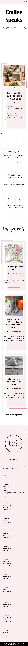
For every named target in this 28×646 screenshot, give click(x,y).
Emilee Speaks (14, 16)
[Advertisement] (14, 44)
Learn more (14, 185)
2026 (5, 475)
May (6, 482)
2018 (4, 511)
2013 (5, 619)
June (6, 554)
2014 (5, 595)
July (6, 477)
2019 (4, 501)
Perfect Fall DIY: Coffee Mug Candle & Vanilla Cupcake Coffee (14, 323)
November (7, 544)
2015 (5, 567)
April (6, 484)
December (7, 522)
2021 (4, 496)
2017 (5, 520)
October (7, 503)
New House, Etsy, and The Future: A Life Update (14, 95)
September (7, 505)
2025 (4, 488)
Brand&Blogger (9, 644)
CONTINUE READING (14, 123)
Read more (14, 161)
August (6, 498)
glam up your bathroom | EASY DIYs (14, 382)
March (6, 486)
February (7, 509)
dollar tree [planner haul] (14, 268)
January (7, 539)
